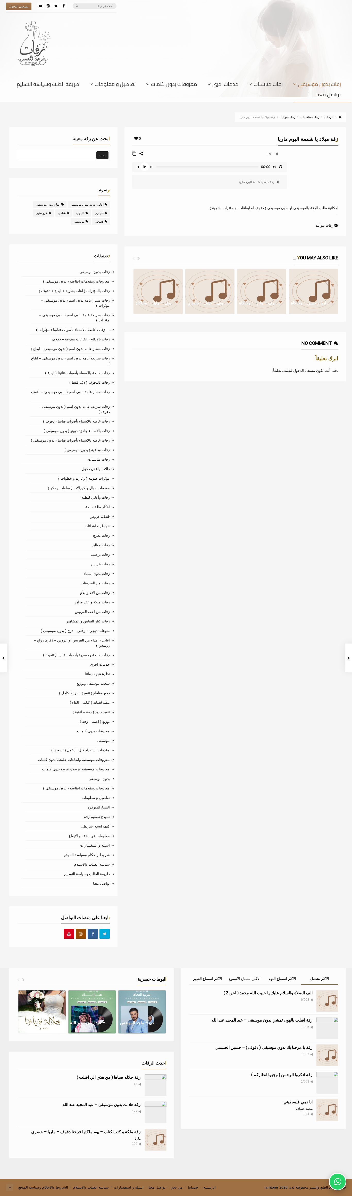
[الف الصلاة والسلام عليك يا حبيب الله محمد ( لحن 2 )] (327, 1001)
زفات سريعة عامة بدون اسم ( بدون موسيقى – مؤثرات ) (74, 317)
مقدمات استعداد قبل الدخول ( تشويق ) (80, 750)
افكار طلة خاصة (97, 507)
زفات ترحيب (100, 554)
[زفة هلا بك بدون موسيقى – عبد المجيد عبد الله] (155, 1112)
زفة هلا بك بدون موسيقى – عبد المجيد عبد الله (101, 1104)
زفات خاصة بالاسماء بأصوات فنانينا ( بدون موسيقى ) (70, 440)
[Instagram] (48, 6)
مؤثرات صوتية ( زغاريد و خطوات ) (84, 478)
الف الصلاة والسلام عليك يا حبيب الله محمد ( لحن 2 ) (268, 992)
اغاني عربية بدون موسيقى (87, 204)
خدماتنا (193, 1187)
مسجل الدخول (304, 370)
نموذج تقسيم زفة (97, 817)
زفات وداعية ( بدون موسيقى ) (87, 450)
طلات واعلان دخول (96, 469)
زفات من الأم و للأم (95, 593)
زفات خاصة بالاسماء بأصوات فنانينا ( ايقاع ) (77, 373)
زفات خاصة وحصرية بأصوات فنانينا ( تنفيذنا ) (76, 655)
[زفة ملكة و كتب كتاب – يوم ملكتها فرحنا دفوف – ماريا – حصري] (155, 1140)
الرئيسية (209, 1187)
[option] (158, 291)
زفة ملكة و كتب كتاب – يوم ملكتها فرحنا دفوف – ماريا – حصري (86, 1131)
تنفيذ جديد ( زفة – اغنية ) (91, 712)
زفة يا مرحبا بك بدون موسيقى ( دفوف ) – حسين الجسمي (264, 1047)
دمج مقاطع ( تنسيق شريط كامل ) (84, 693)
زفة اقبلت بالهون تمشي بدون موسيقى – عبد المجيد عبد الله (262, 1020)
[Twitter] (56, 6)
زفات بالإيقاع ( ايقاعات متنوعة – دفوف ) (79, 339)
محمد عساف (304, 1109)
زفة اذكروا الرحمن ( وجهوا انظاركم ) (282, 1074)
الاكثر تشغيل (319, 979)
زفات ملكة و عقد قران (92, 602)
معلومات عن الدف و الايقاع (89, 836)
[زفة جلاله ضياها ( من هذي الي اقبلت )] (155, 1085)
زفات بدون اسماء (96, 573)
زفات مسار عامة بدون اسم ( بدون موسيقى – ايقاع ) (70, 349)
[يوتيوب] (40, 6)
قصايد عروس (100, 516)
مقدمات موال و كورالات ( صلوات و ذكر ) (79, 488)
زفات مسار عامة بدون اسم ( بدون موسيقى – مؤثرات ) (75, 302)
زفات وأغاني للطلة (95, 497)
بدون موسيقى (99, 779)
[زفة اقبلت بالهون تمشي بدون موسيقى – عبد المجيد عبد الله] (327, 1028)
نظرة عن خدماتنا (97, 674)
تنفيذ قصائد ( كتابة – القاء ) (90, 702)
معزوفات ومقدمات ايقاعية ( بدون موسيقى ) (76, 281)
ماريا (138, 1138)
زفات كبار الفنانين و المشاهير (88, 621)
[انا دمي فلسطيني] (327, 1110)
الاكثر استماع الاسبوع (245, 979)
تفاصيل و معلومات (115, 85)
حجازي (99, 213)
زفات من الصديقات (95, 583)
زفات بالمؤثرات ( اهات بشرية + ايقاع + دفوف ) (74, 291)
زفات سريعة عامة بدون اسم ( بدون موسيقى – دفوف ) (74, 409)
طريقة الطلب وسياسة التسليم (48, 85)
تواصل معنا (328, 95)
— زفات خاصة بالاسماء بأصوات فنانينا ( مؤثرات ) (73, 330)
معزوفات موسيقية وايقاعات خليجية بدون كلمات (74, 760)
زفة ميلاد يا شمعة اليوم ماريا (257, 182)
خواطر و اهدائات (97, 526)
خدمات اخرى (225, 85)
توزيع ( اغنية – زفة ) (95, 721)
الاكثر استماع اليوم (282, 979)
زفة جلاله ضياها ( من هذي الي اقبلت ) (109, 1077)
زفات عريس (100, 564)
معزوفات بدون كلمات (174, 85)
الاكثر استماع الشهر (207, 979)
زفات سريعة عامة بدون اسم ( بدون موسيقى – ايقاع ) (70, 360)
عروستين (42, 213)
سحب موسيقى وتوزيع (93, 683)
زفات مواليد (324, 225)
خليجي (80, 213)
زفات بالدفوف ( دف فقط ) (89, 382)
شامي (62, 213)
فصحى (99, 221)
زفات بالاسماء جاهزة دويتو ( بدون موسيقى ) (77, 431)
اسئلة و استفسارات (95, 845)
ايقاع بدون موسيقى (48, 204)
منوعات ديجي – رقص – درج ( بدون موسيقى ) (75, 631)
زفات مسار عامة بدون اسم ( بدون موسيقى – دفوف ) (70, 394)
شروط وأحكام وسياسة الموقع (87, 855)
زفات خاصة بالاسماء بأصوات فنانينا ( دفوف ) (76, 421)
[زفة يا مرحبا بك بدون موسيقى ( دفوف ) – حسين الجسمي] (327, 1055)
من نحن (177, 1187)
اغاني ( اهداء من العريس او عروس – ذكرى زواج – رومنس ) (72, 642)
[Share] (141, 154)
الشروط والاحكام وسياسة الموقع (43, 1187)
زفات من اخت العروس (92, 612)
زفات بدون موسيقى (319, 85)
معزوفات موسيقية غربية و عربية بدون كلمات (76, 769)
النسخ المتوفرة (99, 807)
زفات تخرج (101, 535)
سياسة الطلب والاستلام (92, 864)
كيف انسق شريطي (95, 826)
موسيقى (79, 221)
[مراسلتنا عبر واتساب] (337, 1181)
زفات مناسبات (268, 85)
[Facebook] (63, 6)
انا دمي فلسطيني (298, 1102)
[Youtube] (69, 934)
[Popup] (134, 154)
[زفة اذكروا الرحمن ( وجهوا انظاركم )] (327, 1083)
